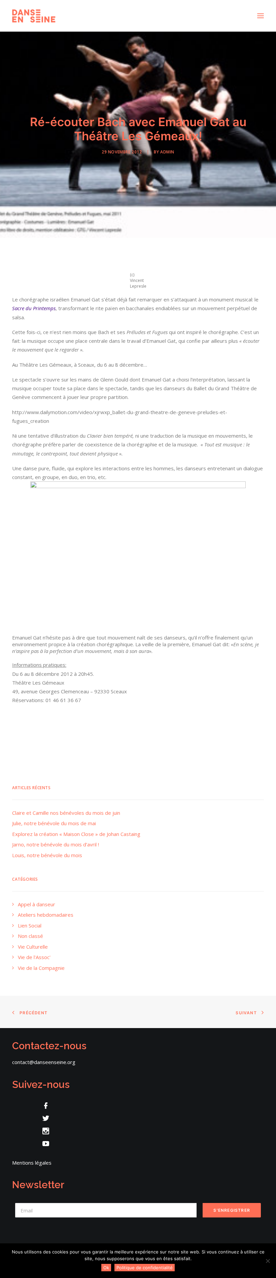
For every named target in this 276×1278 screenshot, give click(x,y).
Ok (106, 1267)
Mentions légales (31, 1162)
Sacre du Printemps (34, 308)
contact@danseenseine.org (43, 1062)
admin (167, 152)
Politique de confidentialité (144, 1267)
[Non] (267, 1260)
